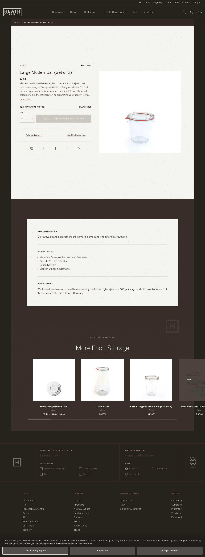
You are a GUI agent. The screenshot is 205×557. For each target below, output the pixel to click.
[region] (102, 546)
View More (25, 100)
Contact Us (126, 501)
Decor (25, 513)
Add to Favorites (76, 135)
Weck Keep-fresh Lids (54, 407)
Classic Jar (102, 407)
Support (197, 3)
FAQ (122, 505)
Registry (157, 3)
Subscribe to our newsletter (56, 450)
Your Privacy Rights (35, 551)
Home (17, 22)
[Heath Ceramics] (17, 462)
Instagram (177, 501)
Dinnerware (28, 501)
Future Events (162, 469)
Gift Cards (144, 3)
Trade (168, 3)
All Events (133, 469)
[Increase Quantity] (32, 118)
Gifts (25, 518)
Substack (176, 505)
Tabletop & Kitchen (33, 509)
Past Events (134, 474)
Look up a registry (135, 450)
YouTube (176, 513)
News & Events (90, 469)
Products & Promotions (55, 469)
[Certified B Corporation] (193, 462)
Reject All (102, 551)
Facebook (177, 518)
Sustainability (81, 513)
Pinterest (176, 509)
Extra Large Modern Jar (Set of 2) (151, 407)
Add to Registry (34, 135)
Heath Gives (80, 526)
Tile (45, 474)
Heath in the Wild (31, 522)
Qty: (21, 112)
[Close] (199, 540)
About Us (79, 505)
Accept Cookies (170, 551)
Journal (78, 501)
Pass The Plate (182, 3)
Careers (78, 518)
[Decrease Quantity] (22, 118)
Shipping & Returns (130, 509)
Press (77, 522)
